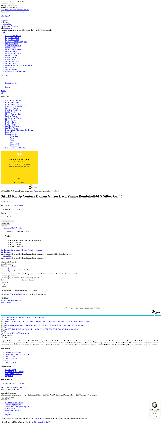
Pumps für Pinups (11, 108)
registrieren (8, 28)
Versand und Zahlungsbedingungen (17, 354)
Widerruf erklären (11, 362)
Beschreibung (5, 250)
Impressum (9, 376)
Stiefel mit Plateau (11, 128)
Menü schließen (6, 24)
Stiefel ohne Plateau (12, 126)
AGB (7, 360)
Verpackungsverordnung (13, 352)
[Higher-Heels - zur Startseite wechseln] (15, 10)
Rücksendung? (10, 370)
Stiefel (12, 140)
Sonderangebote (11, 134)
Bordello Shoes (10, 122)
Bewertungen (16, 250)
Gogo (12, 142)
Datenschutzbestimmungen (19, 294)
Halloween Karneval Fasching (15, 148)
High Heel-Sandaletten (13, 110)
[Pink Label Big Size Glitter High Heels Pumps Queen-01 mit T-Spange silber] (29, 321)
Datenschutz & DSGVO (13, 374)
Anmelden (14, 26)
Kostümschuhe (15, 146)
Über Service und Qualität (14, 372)
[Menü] (158, 402)
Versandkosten (39, 418)
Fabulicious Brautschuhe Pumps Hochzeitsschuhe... (67, 325)
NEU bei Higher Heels (13, 100)
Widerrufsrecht (10, 356)
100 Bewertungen (19, 182)
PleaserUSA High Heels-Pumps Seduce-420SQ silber (59, 329)
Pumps (12, 138)
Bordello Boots (10, 124)
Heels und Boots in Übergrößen (16, 106)
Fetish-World (9, 132)
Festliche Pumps (11, 116)
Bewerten (19, 228)
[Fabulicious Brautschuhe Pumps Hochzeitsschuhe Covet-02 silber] (25, 325)
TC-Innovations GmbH (42, 422)
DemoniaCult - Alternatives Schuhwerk (19, 130)
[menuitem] (81, 17)
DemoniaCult (14, 144)
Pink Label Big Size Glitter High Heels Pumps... (74, 321)
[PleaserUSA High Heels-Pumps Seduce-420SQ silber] (20, 329)
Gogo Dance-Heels (12, 104)
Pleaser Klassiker (11, 120)
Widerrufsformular (11, 358)
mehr (71, 254)
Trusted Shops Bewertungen (32, 250)
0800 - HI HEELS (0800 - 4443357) (13, 387)
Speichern (5, 298)
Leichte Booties (10, 112)
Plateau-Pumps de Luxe (13, 114)
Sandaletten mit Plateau (13, 118)
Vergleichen (5, 223)
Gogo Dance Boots (12, 102)
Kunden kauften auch (8, 317)
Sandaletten (14, 136)
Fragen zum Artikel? (8, 228)
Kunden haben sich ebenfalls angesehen (30, 317)
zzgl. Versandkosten (16, 205)
